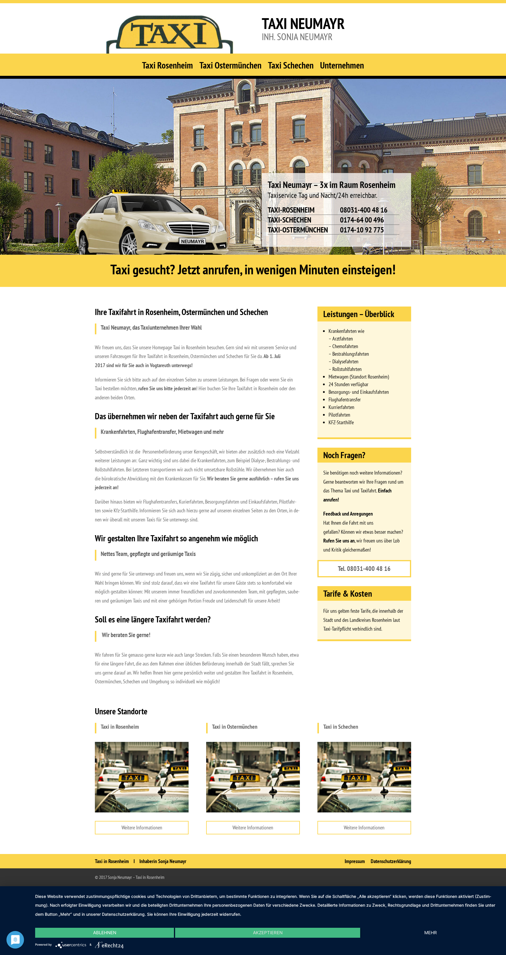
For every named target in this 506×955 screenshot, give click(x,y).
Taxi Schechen (291, 67)
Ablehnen (104, 932)
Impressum (355, 861)
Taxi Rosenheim (167, 67)
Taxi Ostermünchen (230, 67)
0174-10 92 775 (362, 230)
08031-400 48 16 (363, 210)
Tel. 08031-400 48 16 (364, 568)
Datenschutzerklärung (391, 861)
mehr (430, 932)
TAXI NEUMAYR (303, 23)
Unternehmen (342, 67)
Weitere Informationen (142, 827)
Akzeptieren (268, 932)
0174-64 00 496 (362, 220)
